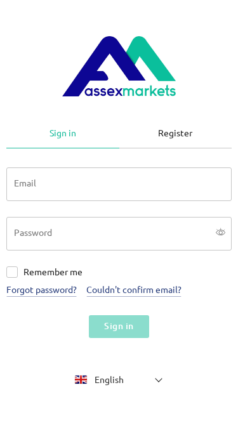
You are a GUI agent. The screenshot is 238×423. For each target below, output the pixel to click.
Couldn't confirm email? (134, 290)
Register (175, 133)
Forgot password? (41, 290)
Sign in (63, 133)
